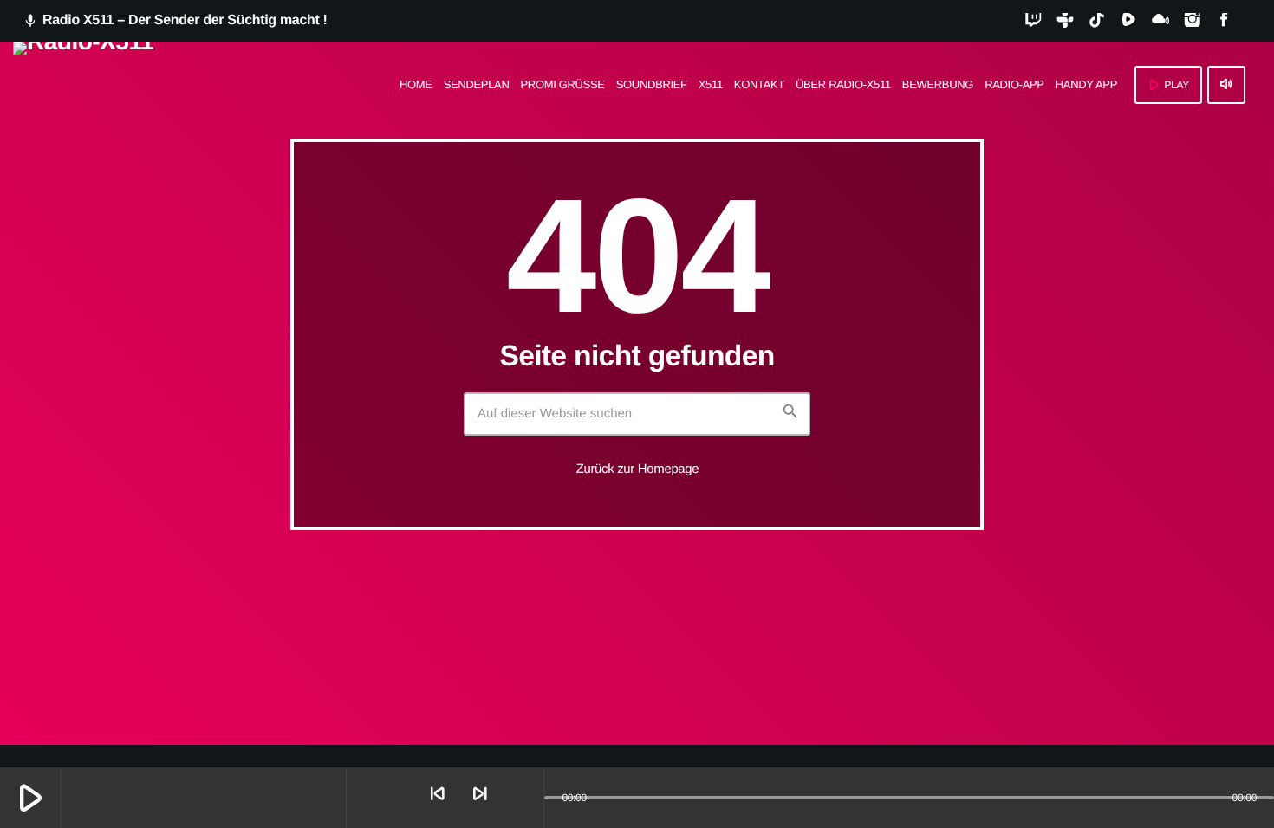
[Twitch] (1033, 21)
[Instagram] (1192, 21)
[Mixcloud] (1160, 21)
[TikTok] (1097, 21)
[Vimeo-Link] (83, 85)
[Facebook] (1223, 21)
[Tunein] (1065, 21)
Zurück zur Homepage (637, 469)
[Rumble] (1128, 21)
